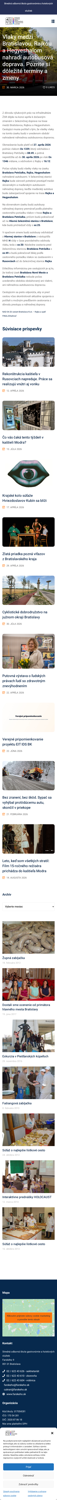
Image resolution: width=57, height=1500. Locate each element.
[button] (52, 1433)
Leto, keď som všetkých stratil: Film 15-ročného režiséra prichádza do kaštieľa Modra (25, 866)
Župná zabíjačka (13, 958)
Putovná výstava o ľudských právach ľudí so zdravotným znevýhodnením (23, 681)
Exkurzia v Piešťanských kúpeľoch (25, 1056)
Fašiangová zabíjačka (17, 1103)
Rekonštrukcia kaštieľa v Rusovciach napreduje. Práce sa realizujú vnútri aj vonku (27, 379)
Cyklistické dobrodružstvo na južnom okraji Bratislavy (24, 615)
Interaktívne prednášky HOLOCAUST (27, 1197)
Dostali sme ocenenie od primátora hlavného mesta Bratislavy (26, 1007)
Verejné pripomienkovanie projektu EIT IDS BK (22, 742)
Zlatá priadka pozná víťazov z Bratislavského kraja (23, 556)
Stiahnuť (12, 316)
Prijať (28, 1467)
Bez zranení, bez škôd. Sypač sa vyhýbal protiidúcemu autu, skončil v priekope (27, 802)
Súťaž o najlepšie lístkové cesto (23, 1150)
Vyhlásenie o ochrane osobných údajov (37, 1493)
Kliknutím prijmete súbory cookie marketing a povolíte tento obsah (28, 1317)
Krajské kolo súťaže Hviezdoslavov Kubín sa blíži (24, 498)
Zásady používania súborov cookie (11, 1493)
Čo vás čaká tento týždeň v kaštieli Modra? (23, 440)
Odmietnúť (28, 1475)
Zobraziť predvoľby (28, 1484)
